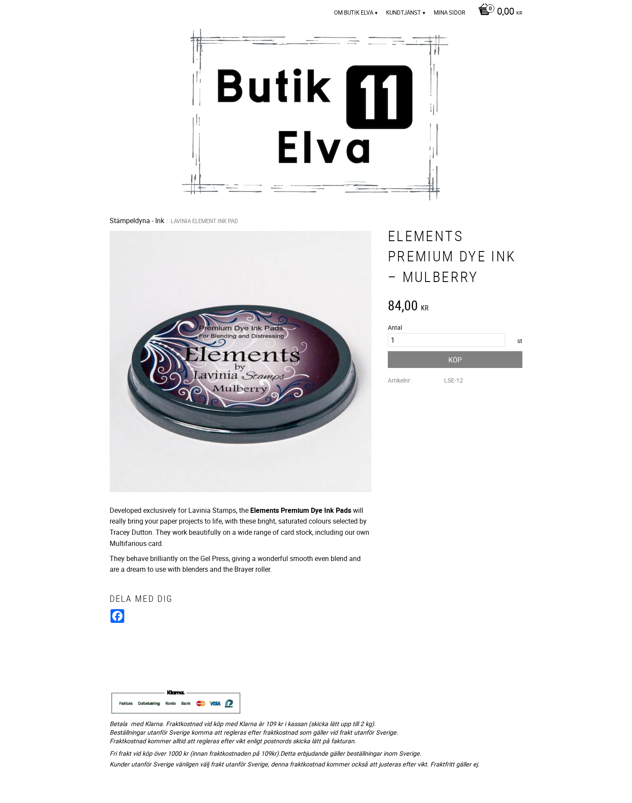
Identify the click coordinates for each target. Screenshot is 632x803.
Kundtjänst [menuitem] (403, 12)
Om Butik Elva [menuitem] (353, 12)
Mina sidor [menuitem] (449, 12)
